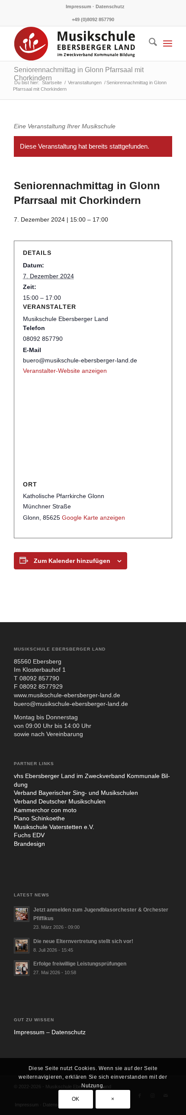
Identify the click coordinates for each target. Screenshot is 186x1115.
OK (76, 1099)
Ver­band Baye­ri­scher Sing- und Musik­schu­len (76, 792)
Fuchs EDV (29, 835)
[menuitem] (95, 6)
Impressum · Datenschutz (95, 6)
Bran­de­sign (29, 843)
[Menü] (167, 43)
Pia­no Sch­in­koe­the (39, 818)
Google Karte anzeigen (93, 517)
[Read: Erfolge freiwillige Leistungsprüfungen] (21, 968)
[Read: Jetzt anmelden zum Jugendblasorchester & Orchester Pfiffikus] (21, 914)
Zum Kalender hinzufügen (72, 560)
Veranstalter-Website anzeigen (65, 370)
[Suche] (148, 43)
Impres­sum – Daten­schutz (50, 1032)
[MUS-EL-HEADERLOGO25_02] (77, 43)
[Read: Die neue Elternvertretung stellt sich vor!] (21, 945)
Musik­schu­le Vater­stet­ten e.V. (54, 826)
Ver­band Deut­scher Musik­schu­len (60, 801)
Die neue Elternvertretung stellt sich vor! (83, 941)
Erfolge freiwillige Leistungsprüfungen (79, 964)
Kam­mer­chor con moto (45, 810)
